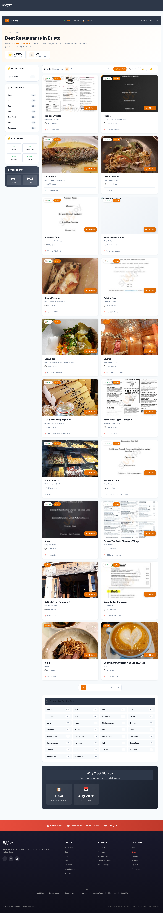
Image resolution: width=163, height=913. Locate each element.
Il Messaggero (54, 893)
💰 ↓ (152, 69)
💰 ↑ (143, 69)
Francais (135, 860)
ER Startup (112, 893)
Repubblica (39, 893)
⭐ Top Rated (120, 69)
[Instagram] (11, 858)
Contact (101, 852)
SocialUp (124, 893)
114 (110, 688)
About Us (101, 848)
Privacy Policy (103, 856)
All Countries (69, 848)
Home (9, 32)
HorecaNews (69, 893)
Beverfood (83, 893)
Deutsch (135, 865)
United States (70, 869)
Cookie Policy (103, 865)
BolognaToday (98, 893)
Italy (66, 852)
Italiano (134, 848)
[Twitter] (17, 858)
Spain (67, 860)
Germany (68, 865)
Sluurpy (68, 873)
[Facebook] (4, 858)
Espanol (135, 856)
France (67, 856)
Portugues (136, 869)
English (134, 852)
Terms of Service (104, 860)
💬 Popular (133, 69)
